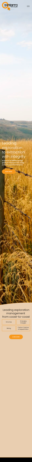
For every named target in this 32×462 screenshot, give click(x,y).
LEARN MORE (16, 337)
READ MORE (8, 171)
